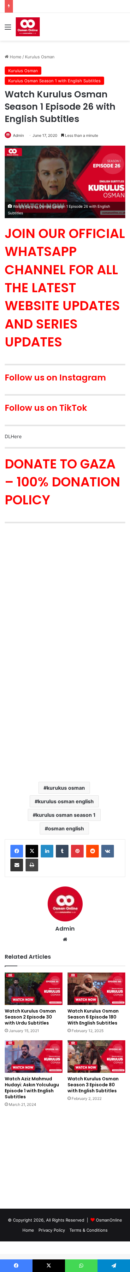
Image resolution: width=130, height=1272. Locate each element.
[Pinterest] (77, 851)
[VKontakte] (107, 851)
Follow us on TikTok (46, 408)
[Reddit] (92, 851)
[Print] (32, 865)
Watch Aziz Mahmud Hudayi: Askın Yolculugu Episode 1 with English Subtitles (32, 1088)
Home (15, 56)
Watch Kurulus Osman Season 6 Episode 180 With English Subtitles (93, 1017)
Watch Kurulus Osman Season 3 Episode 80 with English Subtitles (93, 1085)
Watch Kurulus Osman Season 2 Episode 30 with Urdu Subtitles (30, 1017)
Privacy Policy (51, 1230)
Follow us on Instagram (55, 377)
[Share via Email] (16, 865)
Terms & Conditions (88, 1230)
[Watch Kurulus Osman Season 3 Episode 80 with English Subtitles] (96, 1056)
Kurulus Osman (40, 56)
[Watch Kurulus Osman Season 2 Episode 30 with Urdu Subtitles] (33, 989)
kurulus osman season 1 (66, 815)
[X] (32, 851)
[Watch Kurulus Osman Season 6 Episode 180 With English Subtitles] (96, 989)
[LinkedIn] (47, 851)
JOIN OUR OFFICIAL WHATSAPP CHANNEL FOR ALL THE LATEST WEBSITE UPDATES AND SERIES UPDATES (65, 287)
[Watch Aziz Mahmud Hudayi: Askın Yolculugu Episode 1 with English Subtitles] (33, 1056)
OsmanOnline (109, 1220)
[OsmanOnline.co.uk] (28, 26)
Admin (65, 928)
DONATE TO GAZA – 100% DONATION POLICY (62, 482)
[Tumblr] (62, 851)
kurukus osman (66, 788)
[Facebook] (16, 851)
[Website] (65, 939)
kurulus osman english (66, 801)
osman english (66, 828)
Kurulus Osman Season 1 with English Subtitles (54, 80)
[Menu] (8, 29)
